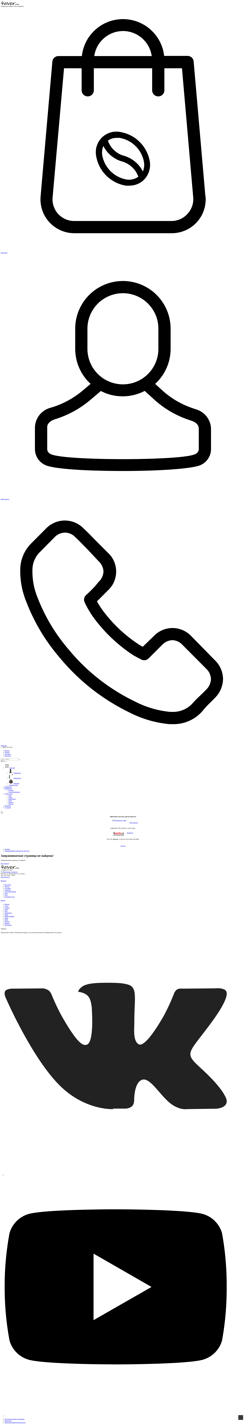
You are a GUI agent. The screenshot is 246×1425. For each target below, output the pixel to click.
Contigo (7, 908)
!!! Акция (8, 807)
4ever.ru (123, 846)
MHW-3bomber (9, 916)
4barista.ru (130, 833)
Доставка (8, 754)
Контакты (8, 756)
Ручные (10, 790)
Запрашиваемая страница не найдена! (17, 851)
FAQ (6, 895)
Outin (10, 797)
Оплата (7, 752)
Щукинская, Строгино (10, 872)
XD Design (8, 925)
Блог (6, 893)
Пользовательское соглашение (14, 1419)
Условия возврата (10, 891)
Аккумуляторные (14, 792)
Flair (9, 795)
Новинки (8, 806)
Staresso (10, 802)
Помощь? (3, 881)
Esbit (6, 909)
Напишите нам (9, 897)
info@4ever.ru (5, 877)
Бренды (7, 750)
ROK (10, 800)
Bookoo (7, 904)
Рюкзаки (16, 783)
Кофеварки (17, 773)
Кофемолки (17, 778)
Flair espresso (134, 822)
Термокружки (13, 785)
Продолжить (5, 863)
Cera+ (6, 906)
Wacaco (10, 804)
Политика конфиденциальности (15, 1422)
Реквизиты (8, 1421)
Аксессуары (8, 794)
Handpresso (12, 799)
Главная (7, 849)
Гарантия (8, 890)
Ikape (6, 914)
